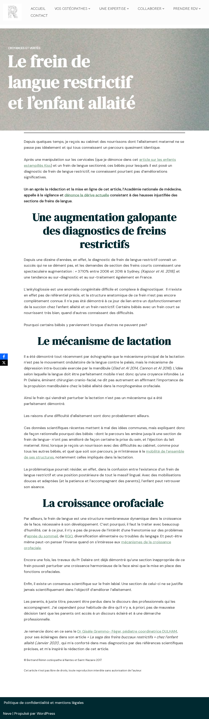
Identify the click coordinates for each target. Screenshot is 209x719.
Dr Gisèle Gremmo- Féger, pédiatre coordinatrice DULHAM (127, 631)
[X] (4, 363)
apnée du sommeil (42, 536)
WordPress (46, 713)
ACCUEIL (38, 8)
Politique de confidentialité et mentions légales (44, 702)
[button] (89, 9)
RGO (69, 536)
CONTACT (39, 15)
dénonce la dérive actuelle (86, 195)
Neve (7, 713)
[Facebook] (4, 356)
